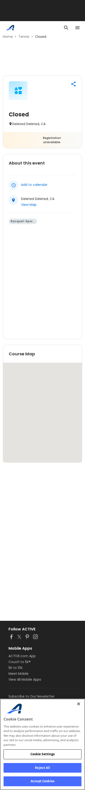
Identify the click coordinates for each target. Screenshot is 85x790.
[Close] (78, 704)
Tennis (23, 36)
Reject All (42, 768)
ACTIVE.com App (22, 656)
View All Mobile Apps (24, 679)
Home (8, 36)
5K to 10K (15, 667)
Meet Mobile (18, 673)
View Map (29, 204)
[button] (73, 84)
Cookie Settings (42, 754)
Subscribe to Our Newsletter (31, 696)
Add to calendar (34, 184)
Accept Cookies (42, 781)
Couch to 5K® (19, 662)
